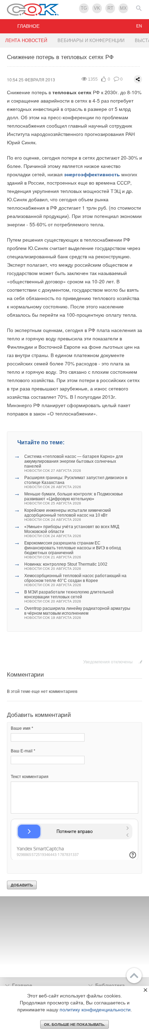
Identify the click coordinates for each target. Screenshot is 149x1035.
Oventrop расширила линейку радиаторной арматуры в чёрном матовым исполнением (77, 613)
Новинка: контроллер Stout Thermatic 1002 (65, 566)
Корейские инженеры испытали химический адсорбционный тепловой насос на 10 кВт (67, 514)
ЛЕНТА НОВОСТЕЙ (26, 40)
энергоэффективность (92, 174)
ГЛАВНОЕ (28, 26)
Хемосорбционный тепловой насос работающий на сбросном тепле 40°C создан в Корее (75, 580)
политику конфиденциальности (95, 1009)
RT (110, 8)
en (139, 26)
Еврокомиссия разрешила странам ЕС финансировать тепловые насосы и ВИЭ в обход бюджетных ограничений (72, 550)
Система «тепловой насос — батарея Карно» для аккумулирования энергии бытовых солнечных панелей (73, 463)
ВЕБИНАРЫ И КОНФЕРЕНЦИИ (91, 40)
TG (84, 8)
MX (123, 8)
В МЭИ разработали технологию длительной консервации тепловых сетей (69, 596)
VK (97, 8)
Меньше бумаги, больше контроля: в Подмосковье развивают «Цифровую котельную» (73, 498)
